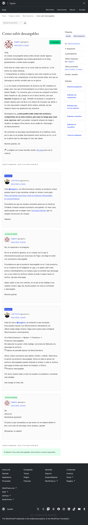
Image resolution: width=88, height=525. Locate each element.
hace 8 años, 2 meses (21, 45)
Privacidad (6, 481)
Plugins (26, 477)
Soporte (48, 473)
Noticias (5, 473)
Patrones (27, 481)
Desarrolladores (51, 477)
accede (40, 150)
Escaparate (28, 470)
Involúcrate (71, 470)
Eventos (70, 473)
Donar (70, 477)
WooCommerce (28, 16)
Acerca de (6, 470)
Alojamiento (6, 477)
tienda (68, 36)
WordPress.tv (51, 481)
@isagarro (13, 189)
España (10, 509)
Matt (5, 492)
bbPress (6, 496)
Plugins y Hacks (14, 16)
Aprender (48, 470)
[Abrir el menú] (84, 3)
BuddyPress (8, 499)
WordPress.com (9, 488)
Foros (4, 10)
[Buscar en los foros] (25, 23)
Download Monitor (38, 210)
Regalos (71, 481)
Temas (26, 473)
